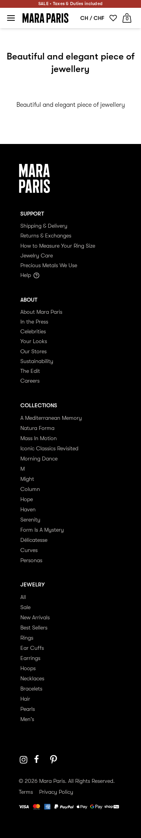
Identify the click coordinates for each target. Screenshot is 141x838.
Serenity (30, 519)
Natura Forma (37, 428)
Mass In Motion (38, 438)
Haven (28, 509)
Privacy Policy (56, 792)
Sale (25, 607)
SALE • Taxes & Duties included (70, 3)
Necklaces (32, 678)
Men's (27, 719)
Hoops (28, 668)
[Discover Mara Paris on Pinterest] (55, 759)
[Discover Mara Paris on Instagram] (23, 759)
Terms (26, 792)
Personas (31, 560)
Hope (26, 499)
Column (30, 489)
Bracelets (31, 688)
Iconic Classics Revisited (49, 448)
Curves (29, 550)
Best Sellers (33, 627)
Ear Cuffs (32, 648)
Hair (25, 699)
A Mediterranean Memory (51, 418)
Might (27, 479)
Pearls (27, 709)
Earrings (30, 658)
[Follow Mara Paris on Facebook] (39, 759)
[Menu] (11, 18)
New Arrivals (35, 617)
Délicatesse (33, 540)
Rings (26, 638)
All (23, 597)
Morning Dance (39, 458)
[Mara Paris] (45, 18)
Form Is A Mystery (42, 530)
